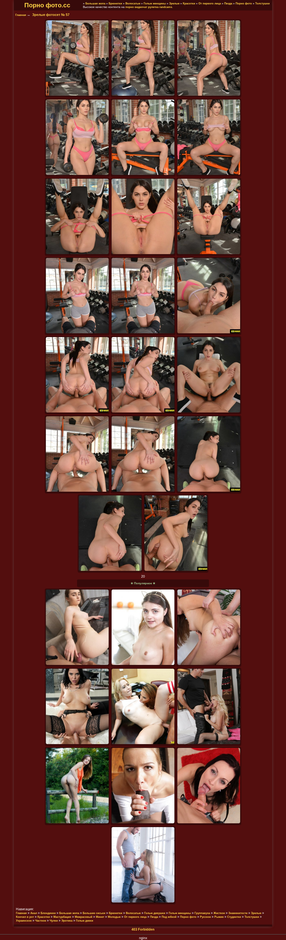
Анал (33, 913)
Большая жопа (95, 3)
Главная (20, 15)
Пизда (228, 3)
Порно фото (244, 3)
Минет (100, 916)
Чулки (54, 920)
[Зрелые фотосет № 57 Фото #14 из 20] (143, 375)
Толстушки (262, 3)
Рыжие (219, 916)
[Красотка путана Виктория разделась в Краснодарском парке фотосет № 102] (77, 785)
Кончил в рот (25, 916)
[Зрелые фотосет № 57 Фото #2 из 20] (143, 58)
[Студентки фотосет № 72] (143, 627)
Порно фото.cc (47, 5)
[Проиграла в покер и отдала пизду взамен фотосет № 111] (77, 706)
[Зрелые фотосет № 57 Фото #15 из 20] (209, 375)
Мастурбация (62, 916)
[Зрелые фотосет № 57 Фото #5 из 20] (143, 137)
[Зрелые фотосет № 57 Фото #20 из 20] (176, 533)
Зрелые (174, 3)
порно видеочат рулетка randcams (148, 7)
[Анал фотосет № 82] (209, 627)
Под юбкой (169, 916)
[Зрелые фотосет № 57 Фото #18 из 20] (209, 454)
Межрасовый (83, 916)
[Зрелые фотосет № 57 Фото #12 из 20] (209, 295)
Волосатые (132, 3)
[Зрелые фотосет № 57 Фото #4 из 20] (77, 137)
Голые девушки (154, 913)
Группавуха (202, 913)
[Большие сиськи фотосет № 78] (209, 706)
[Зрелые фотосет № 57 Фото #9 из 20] (209, 216)
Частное (40, 920)
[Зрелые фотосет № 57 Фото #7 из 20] (77, 216)
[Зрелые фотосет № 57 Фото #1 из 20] (77, 58)
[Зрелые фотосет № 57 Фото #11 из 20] (143, 295)
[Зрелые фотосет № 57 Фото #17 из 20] (143, 454)
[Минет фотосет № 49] (143, 865)
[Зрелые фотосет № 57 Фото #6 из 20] (209, 137)
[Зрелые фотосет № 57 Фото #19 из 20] (110, 533)
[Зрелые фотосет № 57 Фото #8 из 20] (143, 216)
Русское (205, 916)
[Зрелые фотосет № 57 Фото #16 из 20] (77, 454)
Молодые (114, 916)
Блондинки (48, 913)
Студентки (234, 916)
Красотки (189, 3)
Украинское (24, 920)
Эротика (66, 920)
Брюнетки (115, 3)
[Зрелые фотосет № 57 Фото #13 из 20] (77, 375)
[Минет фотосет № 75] (209, 785)
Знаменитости (237, 913)
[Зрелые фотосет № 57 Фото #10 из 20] (77, 295)
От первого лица (209, 3)
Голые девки (84, 920)
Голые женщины (155, 3)
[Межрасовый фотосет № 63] (143, 785)
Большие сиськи (94, 913)
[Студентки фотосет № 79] (143, 706)
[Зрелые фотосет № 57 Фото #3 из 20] (209, 58)
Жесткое (219, 913)
